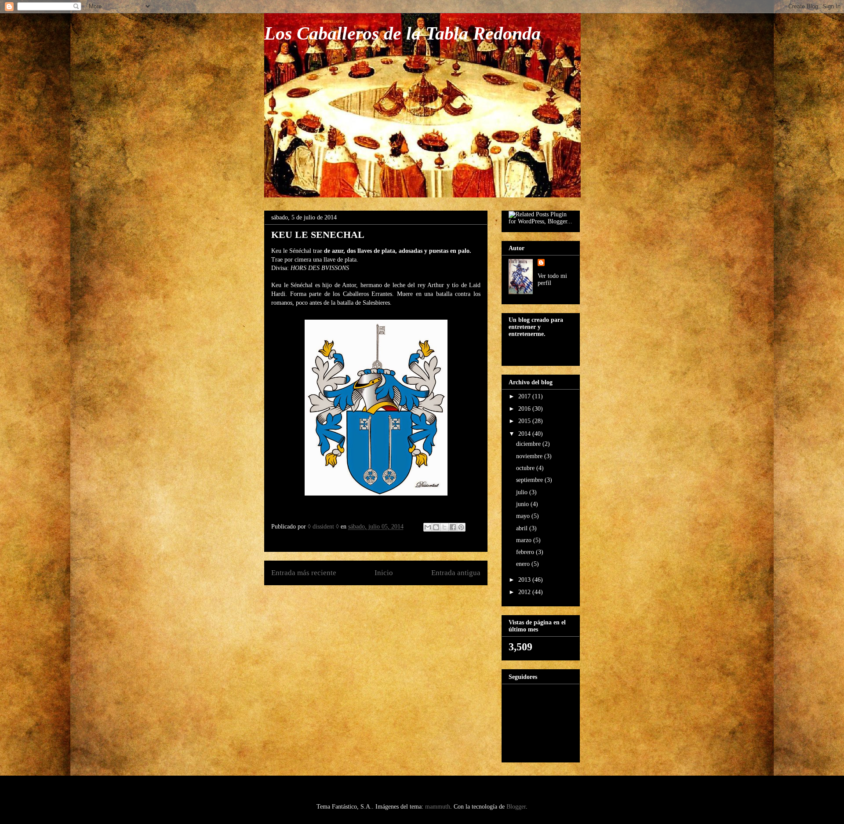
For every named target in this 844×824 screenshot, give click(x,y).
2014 (525, 433)
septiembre (530, 480)
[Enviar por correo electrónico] (427, 527)
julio (522, 492)
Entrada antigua (455, 573)
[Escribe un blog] (436, 527)
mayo (523, 516)
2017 (525, 396)
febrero (526, 552)
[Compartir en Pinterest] (461, 527)
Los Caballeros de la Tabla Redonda (402, 33)
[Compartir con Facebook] (452, 527)
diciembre (529, 444)
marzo (524, 540)
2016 (525, 408)
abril (522, 528)
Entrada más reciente (303, 573)
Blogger (516, 806)
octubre (526, 468)
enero (523, 564)
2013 (525, 579)
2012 (525, 592)
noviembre (530, 456)
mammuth (437, 806)
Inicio (384, 573)
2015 (525, 421)
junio (523, 504)
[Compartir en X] (444, 527)
